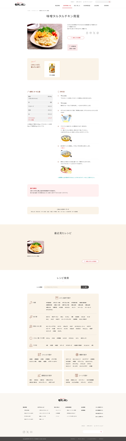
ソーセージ (88, 307)
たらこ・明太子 (83, 319)
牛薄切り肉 (74, 302)
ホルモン (68, 307)
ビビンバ (69, 366)
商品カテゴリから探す (28, 413)
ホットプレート (43, 382)
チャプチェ (75, 363)
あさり (58, 319)
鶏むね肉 (38, 211)
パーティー (82, 380)
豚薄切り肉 (49, 305)
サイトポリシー (73, 438)
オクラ (89, 326)
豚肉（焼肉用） (83, 302)
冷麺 (91, 366)
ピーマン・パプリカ (51, 326)
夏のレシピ (74, 380)
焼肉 (40, 361)
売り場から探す (27, 416)
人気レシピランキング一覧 (44, 413)
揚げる (42, 380)
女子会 (68, 382)
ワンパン (84, 382)
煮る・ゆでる (50, 380)
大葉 (54, 328)
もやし (60, 331)
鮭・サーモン (55, 317)
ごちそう (90, 382)
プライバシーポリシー (81, 438)
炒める (36, 380)
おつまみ (63, 211)
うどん (48, 338)
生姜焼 (92, 359)
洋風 (42, 359)
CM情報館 (58, 413)
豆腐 (52, 345)
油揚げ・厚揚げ (78, 345)
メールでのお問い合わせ (72, 416)
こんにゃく (87, 345)
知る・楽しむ (77, 5)
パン (77, 338)
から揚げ (69, 361)
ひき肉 (61, 307)
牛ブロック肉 (66, 302)
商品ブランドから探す (28, 419)
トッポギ (75, 366)
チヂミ (89, 363)
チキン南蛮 (44, 211)
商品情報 (57, 5)
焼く (59, 211)
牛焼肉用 (49, 302)
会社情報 (96, 5)
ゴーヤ (48, 328)
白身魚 (77, 317)
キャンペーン (58, 410)
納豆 (57, 345)
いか (89, 317)
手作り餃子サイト (99, 413)
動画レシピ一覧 (42, 416)
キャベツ (60, 328)
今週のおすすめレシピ (43, 410)
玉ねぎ (72, 328)
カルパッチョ (89, 361)
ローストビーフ (77, 359)
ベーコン (81, 307)
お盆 (68, 380)
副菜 (45, 361)
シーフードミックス (66, 319)
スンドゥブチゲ (83, 366)
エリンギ (49, 331)
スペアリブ (85, 359)
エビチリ (69, 363)
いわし (67, 317)
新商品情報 (26, 410)
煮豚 (75, 361)
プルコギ (83, 363)
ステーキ (69, 359)
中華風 (55, 211)
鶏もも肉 (33, 211)
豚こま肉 (74, 305)
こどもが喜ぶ (76, 382)
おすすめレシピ (67, 5)
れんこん (85, 328)
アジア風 (54, 359)
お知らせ (72, 1)
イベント (57, 416)
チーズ (62, 345)
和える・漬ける (33, 382)
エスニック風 (33, 361)
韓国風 (36, 359)
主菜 (48, 211)
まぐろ (48, 317)
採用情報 (106, 5)
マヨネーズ (69, 345)
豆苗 (55, 331)
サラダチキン (50, 309)
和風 (52, 211)
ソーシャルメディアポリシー (92, 438)
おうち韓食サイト (99, 410)
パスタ (65, 338)
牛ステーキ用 (57, 302)
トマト (59, 326)
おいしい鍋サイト (99, 416)
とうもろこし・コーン (80, 326)
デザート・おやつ (53, 361)
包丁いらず (52, 382)
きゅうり (66, 326)
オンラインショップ (88, 1)
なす (72, 326)
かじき (83, 317)
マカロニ (71, 338)
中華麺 (59, 338)
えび (53, 319)
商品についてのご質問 (71, 410)
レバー (74, 307)
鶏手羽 (55, 307)
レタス (66, 328)
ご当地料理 (68, 211)
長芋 (91, 328)
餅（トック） (84, 338)
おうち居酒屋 (75, 211)
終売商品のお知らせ (71, 413)
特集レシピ (41, 419)
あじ (62, 317)
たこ (48, 319)
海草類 (75, 319)
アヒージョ (81, 361)
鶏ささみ (49, 307)
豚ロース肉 (57, 305)
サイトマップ (101, 438)
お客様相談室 (86, 5)
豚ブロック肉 (66, 305)
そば (54, 338)
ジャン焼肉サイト (99, 407)
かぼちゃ (79, 328)
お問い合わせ (79, 1)
